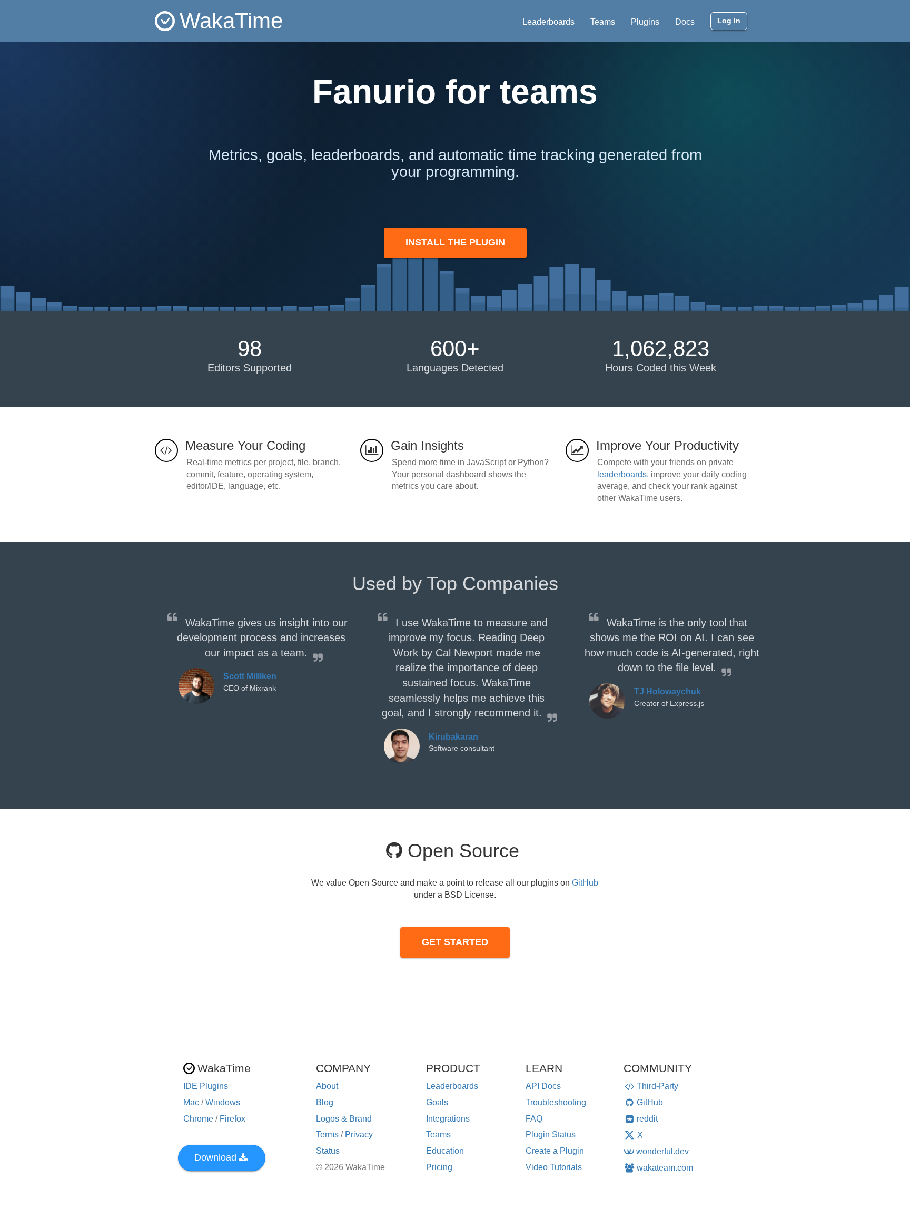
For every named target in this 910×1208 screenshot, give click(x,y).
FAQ (534, 1118)
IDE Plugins (205, 1086)
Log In (728, 20)
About (327, 1086)
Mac (191, 1102)
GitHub (585, 882)
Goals (437, 1102)
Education (445, 1150)
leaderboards (622, 474)
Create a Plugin (555, 1150)
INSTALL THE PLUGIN (455, 242)
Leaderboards (548, 21)
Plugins (645, 21)
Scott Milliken (249, 676)
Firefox (232, 1118)
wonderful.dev (662, 1151)
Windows (222, 1102)
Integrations (448, 1118)
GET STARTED (455, 942)
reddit (647, 1118)
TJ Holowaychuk (667, 691)
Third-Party (657, 1086)
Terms (327, 1134)
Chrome (198, 1118)
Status (328, 1150)
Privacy (359, 1134)
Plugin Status (551, 1134)
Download (215, 1157)
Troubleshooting (556, 1102)
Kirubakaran (453, 736)
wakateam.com (665, 1167)
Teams (602, 21)
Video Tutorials (554, 1167)
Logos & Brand (344, 1118)
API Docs (543, 1086)
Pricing (439, 1167)
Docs (685, 21)
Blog (324, 1102)
